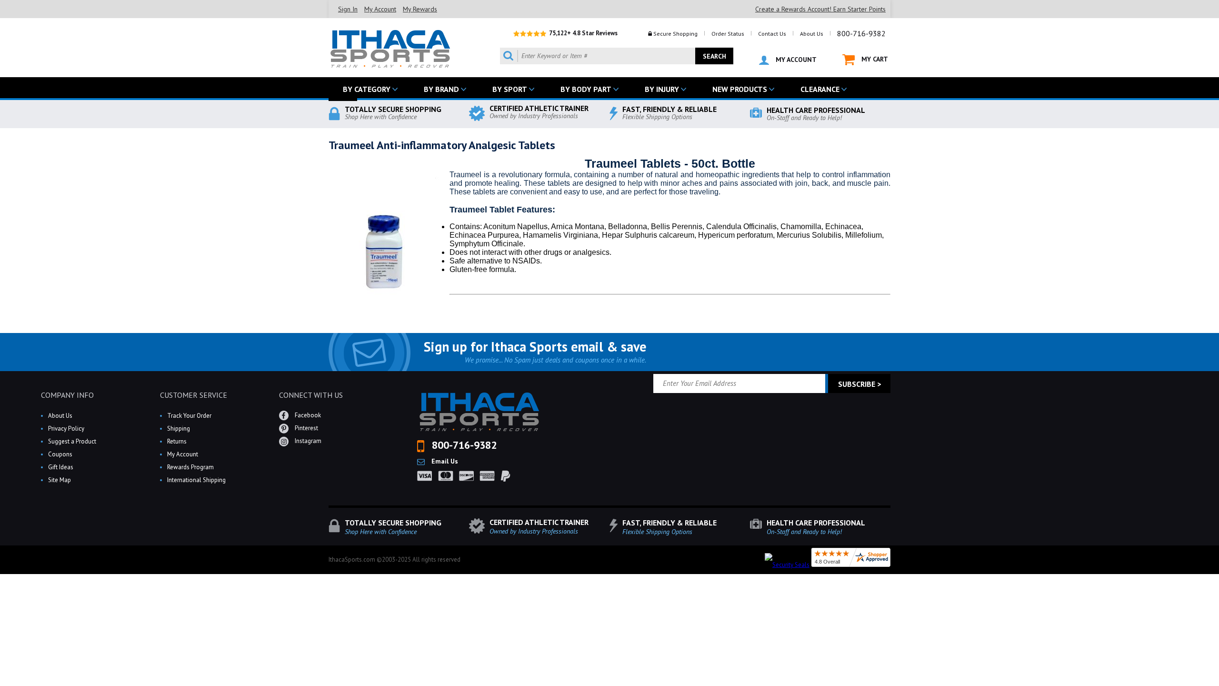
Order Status (727, 33)
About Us (811, 33)
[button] (1218, 685)
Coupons (60, 454)
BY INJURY (662, 89)
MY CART (873, 59)
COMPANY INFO (67, 395)
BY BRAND (441, 89)
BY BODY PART (585, 89)
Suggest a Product (72, 441)
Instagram (307, 441)
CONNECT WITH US (311, 395)
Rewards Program (190, 467)
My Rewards (420, 9)
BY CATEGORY (366, 89)
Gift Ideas (60, 467)
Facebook (307, 415)
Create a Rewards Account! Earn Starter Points (820, 9)
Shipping (178, 428)
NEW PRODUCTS (739, 89)
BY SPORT (509, 89)
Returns (177, 441)
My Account (380, 9)
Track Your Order (189, 416)
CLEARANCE (819, 89)
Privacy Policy (66, 428)
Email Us (444, 461)
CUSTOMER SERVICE (193, 395)
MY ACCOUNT (795, 59)
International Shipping (196, 480)
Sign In (348, 9)
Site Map (59, 480)
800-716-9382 (861, 33)
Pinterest (305, 428)
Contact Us (772, 33)
